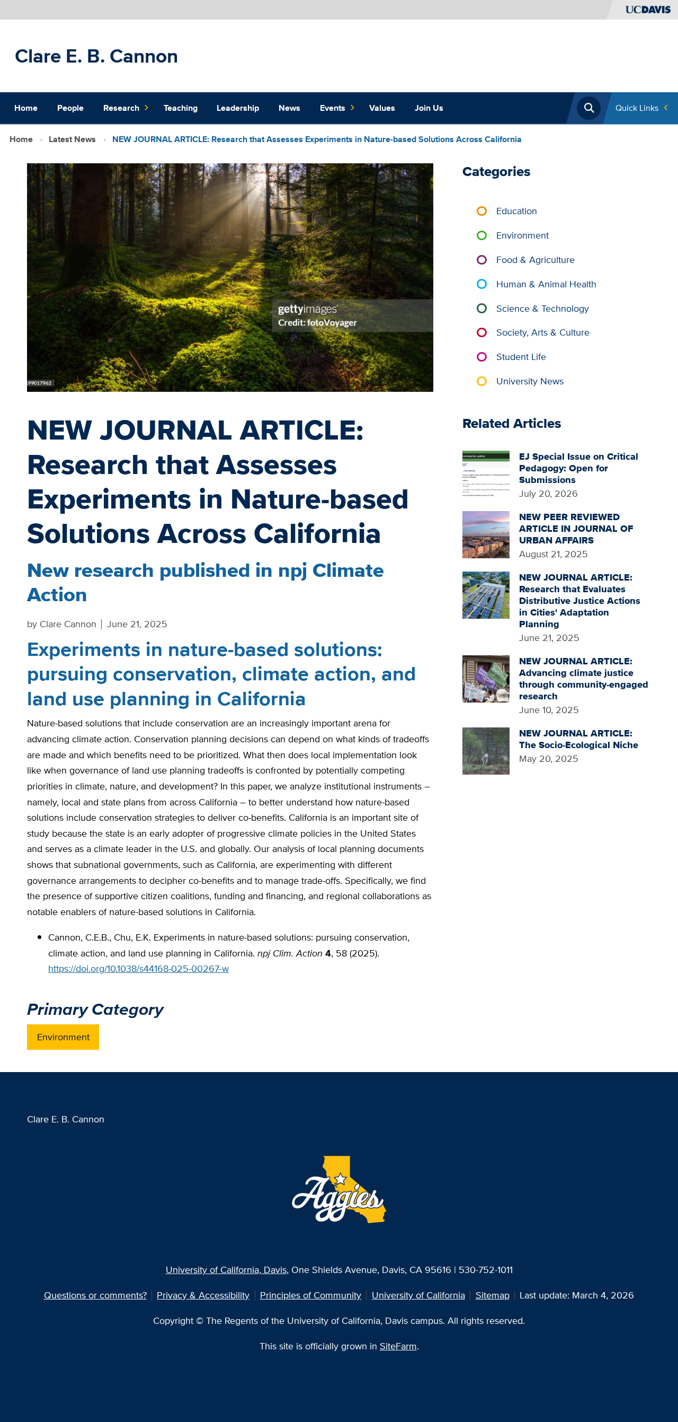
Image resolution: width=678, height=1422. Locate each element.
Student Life (521, 356)
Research (121, 108)
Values (382, 108)
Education (516, 211)
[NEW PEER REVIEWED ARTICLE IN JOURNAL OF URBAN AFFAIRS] (486, 533)
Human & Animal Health (546, 284)
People (70, 108)
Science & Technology (542, 308)
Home (26, 108)
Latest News (72, 139)
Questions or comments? (95, 1295)
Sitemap (493, 1295)
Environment (63, 1037)
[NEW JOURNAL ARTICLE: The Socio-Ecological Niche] (486, 750)
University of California (418, 1295)
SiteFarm (398, 1346)
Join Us (429, 108)
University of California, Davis (226, 1269)
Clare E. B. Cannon (96, 55)
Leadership (238, 108)
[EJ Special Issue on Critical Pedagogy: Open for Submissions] (486, 473)
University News (530, 381)
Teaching (181, 108)
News (289, 108)
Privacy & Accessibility (203, 1295)
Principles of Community (310, 1295)
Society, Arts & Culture (543, 332)
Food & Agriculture (535, 259)
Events (332, 108)
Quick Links (636, 108)
